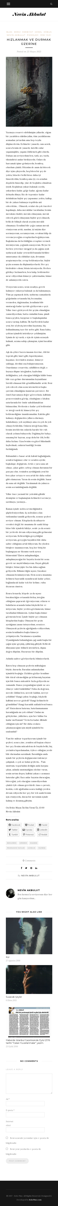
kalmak (33, 843)
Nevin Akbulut (30, 875)
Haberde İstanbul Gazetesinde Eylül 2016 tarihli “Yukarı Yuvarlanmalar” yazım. (28, 1041)
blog (9, 32)
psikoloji (33, 35)
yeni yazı (45, 35)
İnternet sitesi (9, 1123)
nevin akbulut (16, 35)
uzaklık (31, 848)
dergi (17, 32)
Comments (29, 860)
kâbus (48, 32)
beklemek (12, 843)
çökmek (23, 843)
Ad (8, 1099)
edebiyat (27, 32)
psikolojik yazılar (16, 848)
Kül (7, 957)
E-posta (10, 1110)
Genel (38, 32)
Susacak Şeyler (14, 997)
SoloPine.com (35, 1200)
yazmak (41, 848)
